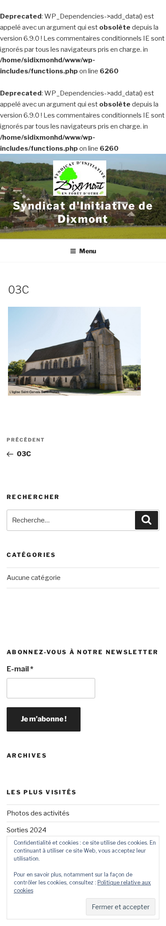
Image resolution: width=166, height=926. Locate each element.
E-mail (20, 669)
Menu (87, 251)
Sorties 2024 (26, 830)
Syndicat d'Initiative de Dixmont (83, 212)
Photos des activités (38, 813)
